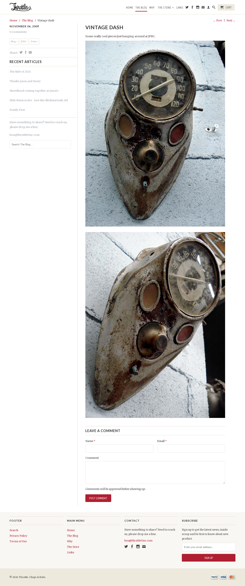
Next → (231, 20)
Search (14, 530)
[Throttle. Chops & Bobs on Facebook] (192, 8)
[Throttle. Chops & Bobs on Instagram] (197, 8)
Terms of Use (18, 541)
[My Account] (208, 8)
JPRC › (24, 41)
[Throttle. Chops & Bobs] (36, 7)
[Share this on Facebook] (25, 52)
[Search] (214, 8)
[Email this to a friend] (30, 52)
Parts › (34, 41)
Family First (17, 110)
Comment (92, 458)
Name (90, 441)
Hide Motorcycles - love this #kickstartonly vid (39, 100)
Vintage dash (104, 27)
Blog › (14, 41)
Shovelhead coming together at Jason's (34, 90)
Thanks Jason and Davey (25, 81)
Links (179, 7)
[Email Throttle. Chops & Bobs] (203, 8)
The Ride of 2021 (20, 71)
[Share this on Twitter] (21, 52)
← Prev (217, 20)
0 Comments (18, 32)
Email (162, 441)
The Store (166, 7)
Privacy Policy (18, 535)
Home (129, 7)
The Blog (141, 7)
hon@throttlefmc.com (24, 135)
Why (152, 7)
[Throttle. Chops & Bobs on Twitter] (187, 8)
